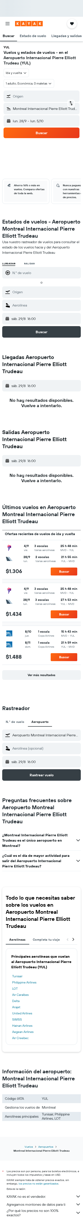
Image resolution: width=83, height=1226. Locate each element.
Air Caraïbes (20, 995)
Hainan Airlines (22, 1026)
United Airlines (22, 1013)
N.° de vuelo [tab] (15, 722)
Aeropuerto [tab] (40, 722)
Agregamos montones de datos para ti (36, 1204)
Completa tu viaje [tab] (46, 940)
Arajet (16, 1007)
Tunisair (17, 976)
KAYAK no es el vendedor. (26, 1196)
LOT (15, 989)
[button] (7, 23)
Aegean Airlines (22, 1032)
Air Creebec (20, 1038)
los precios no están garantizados (38, 1183)
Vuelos (29, 1146)
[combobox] (45, 292)
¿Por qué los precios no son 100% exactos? (32, 1212)
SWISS (17, 1019)
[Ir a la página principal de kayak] (29, 23)
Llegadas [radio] (8, 263)
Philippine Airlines (24, 982)
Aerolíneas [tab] (17, 940)
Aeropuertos (45, 1146)
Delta (15, 1001)
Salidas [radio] (29, 263)
